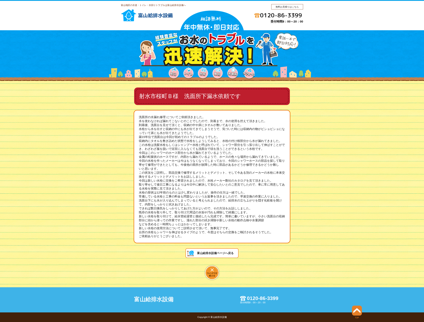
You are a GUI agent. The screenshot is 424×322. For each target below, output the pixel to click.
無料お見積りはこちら (287, 6)
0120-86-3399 (281, 15)
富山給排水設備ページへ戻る (215, 253)
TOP (357, 318)
